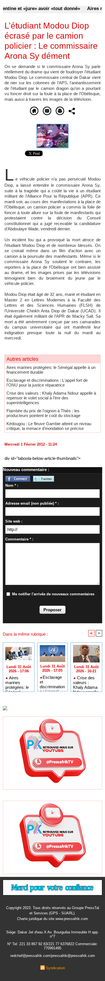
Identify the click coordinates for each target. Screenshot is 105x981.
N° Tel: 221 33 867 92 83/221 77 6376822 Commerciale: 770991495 (52, 946)
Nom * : (11, 485)
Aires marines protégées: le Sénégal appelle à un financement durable (17, 682)
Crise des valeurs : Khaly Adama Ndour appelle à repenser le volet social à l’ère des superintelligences (51, 398)
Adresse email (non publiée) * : (32, 503)
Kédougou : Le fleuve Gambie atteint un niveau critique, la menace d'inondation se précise (48, 426)
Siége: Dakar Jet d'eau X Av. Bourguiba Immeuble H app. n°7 (52, 934)
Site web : (13, 521)
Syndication (55, 968)
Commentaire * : (19, 539)
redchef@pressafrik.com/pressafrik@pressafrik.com (52, 956)
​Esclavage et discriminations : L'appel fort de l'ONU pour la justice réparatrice (47, 382)
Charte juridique (29, 919)
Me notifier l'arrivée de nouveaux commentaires (53, 594)
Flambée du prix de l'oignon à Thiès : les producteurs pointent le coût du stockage (43, 413)
